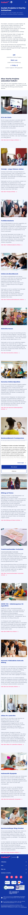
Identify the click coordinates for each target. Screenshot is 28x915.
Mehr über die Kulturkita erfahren (9, 352)
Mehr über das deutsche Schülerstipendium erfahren (12, 408)
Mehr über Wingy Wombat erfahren (10, 852)
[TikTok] (21, 877)
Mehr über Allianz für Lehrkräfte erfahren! (11, 744)
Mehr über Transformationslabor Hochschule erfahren (12, 574)
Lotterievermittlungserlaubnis (9, 902)
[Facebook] (11, 877)
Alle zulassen (14, 466)
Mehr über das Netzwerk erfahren (9, 686)
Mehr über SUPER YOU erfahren (9, 631)
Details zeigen (21, 462)
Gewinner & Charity (6, 872)
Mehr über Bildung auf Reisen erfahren (10, 520)
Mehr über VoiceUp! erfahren (8, 191)
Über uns (3, 869)
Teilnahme (3, 861)
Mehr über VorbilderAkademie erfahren (11, 244)
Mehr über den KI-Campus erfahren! (10, 140)
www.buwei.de (24, 907)
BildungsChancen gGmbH (6, 906)
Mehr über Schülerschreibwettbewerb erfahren (12, 299)
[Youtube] (16, 877)
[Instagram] (7, 877)
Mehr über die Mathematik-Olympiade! (11, 799)
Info (2, 865)
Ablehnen (14, 471)
